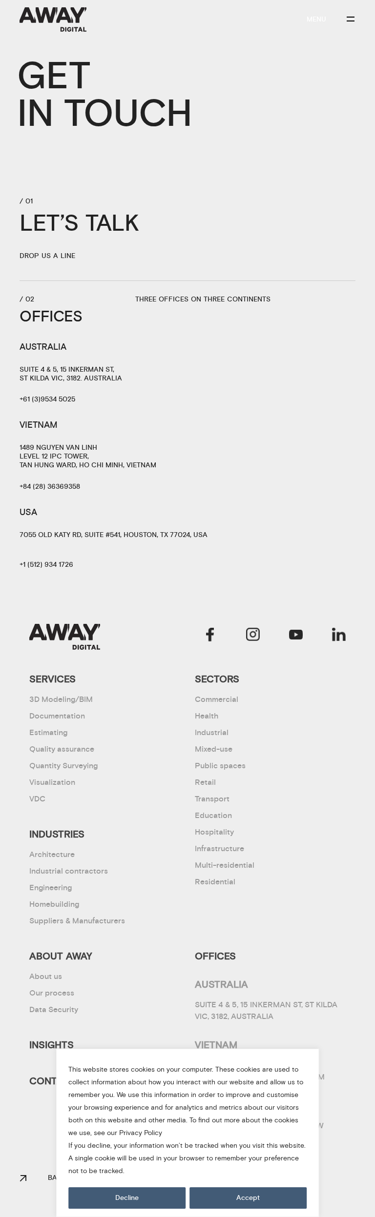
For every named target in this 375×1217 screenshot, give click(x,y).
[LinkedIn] (339, 634)
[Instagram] (253, 634)
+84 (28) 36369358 (50, 486)
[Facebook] (210, 634)
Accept (248, 1198)
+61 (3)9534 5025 (47, 399)
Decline (127, 1198)
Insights (51, 1045)
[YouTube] (296, 634)
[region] (187, 1133)
